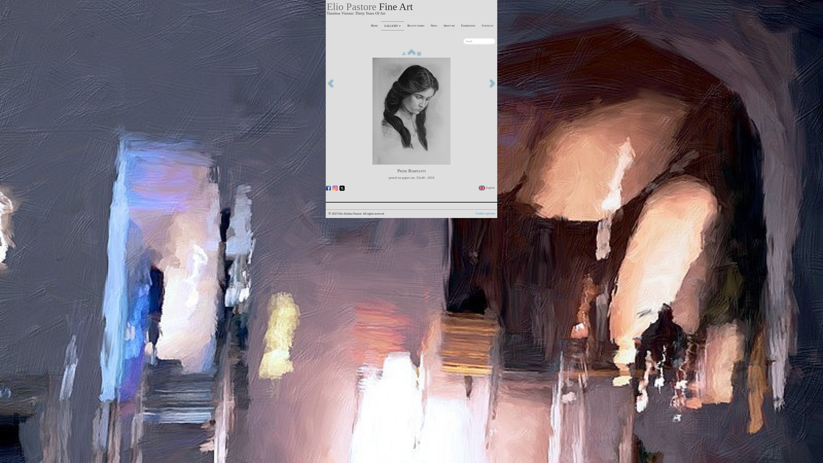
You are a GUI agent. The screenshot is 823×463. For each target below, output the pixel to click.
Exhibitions (468, 25)
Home (374, 25)
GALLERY (392, 25)
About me (449, 25)
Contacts (487, 25)
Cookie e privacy (486, 213)
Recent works (415, 25)
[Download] (404, 53)
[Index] (411, 53)
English (491, 187)
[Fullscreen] (419, 53)
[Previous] (330, 84)
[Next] (493, 84)
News (434, 25)
